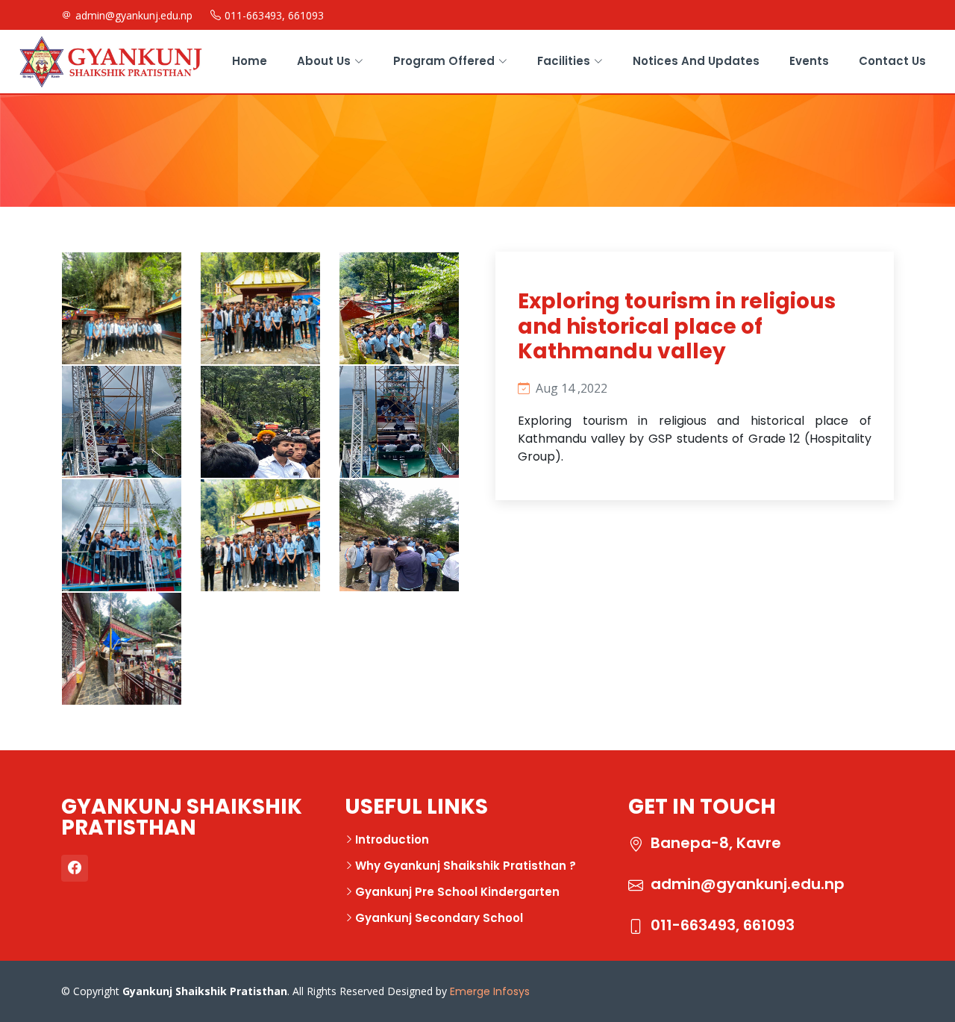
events (809, 61)
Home (249, 61)
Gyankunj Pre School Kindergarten (457, 891)
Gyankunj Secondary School (439, 917)
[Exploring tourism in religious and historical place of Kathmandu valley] (95, 282)
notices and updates (696, 61)
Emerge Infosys (490, 991)
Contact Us (892, 61)
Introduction (392, 839)
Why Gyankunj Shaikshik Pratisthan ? (465, 865)
